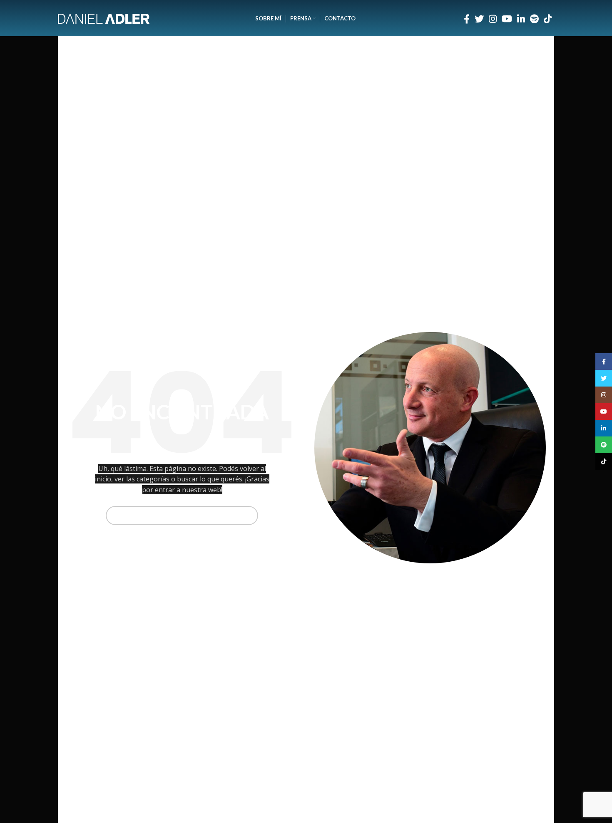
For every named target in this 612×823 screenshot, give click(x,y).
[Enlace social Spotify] (534, 19)
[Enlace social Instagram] (492, 19)
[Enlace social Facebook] (466, 19)
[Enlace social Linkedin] (521, 19)
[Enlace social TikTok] (547, 19)
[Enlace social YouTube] (507, 19)
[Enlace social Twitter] (479, 19)
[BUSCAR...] (248, 515)
